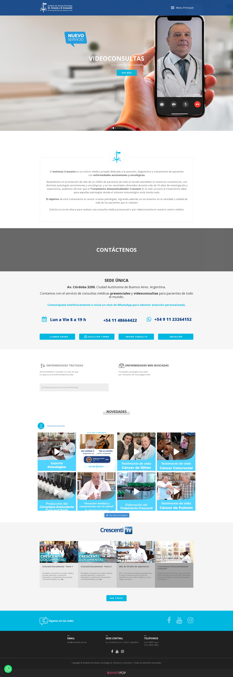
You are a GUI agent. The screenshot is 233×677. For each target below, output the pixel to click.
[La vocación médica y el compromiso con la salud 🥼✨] (96, 491)
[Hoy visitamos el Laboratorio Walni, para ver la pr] (57, 491)
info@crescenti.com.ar (77, 642)
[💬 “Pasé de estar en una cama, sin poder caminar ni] (176, 451)
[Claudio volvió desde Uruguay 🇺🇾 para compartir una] (136, 451)
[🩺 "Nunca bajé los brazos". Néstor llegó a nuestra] (176, 491)
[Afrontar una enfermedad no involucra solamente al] (57, 451)
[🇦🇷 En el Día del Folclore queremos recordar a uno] (96, 451)
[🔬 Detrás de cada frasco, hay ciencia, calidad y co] (136, 491)
